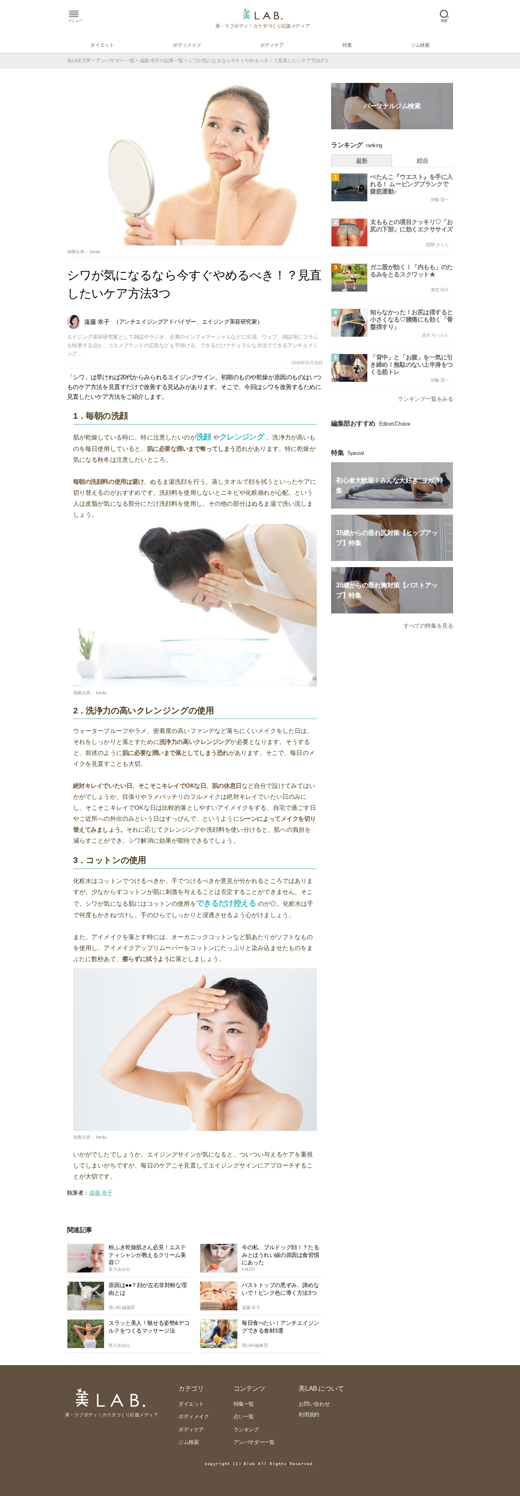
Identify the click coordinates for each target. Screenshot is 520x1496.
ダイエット (191, 1404)
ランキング (246, 1429)
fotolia (95, 251)
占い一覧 (244, 1416)
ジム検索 (188, 1442)
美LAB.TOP (79, 60)
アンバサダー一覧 (254, 1442)
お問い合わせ (314, 1404)
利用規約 (309, 1414)
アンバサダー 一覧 (115, 60)
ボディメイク (193, 1416)
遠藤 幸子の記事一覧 (161, 60)
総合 (423, 160)
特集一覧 (244, 1404)
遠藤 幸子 (101, 1193)
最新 (362, 160)
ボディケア (191, 1429)
